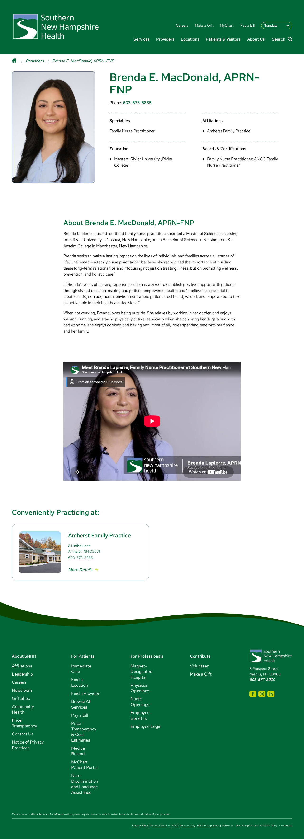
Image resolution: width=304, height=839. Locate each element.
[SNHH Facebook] (252, 694)
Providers (165, 39)
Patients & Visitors (223, 39)
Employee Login (146, 726)
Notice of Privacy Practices (28, 744)
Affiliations (22, 666)
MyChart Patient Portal (84, 764)
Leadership (22, 674)
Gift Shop (21, 698)
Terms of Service (160, 825)
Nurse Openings (140, 701)
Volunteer (199, 666)
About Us (256, 39)
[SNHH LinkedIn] (270, 694)
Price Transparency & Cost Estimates (83, 731)
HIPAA (175, 825)
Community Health (23, 709)
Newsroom (22, 690)
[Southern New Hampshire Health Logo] (270, 661)
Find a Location (79, 682)
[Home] (19, 60)
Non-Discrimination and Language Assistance (84, 784)
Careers (19, 682)
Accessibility (188, 825)
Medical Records (78, 751)
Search (278, 39)
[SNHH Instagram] (261, 694)
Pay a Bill (79, 715)
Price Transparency (24, 723)
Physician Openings (140, 688)
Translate (270, 25)
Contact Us (22, 734)
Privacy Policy (140, 825)
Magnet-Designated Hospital (141, 671)
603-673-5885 (137, 102)
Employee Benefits (140, 715)
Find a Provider (85, 693)
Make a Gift (201, 674)
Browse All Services (81, 704)
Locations (190, 39)
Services (141, 39)
